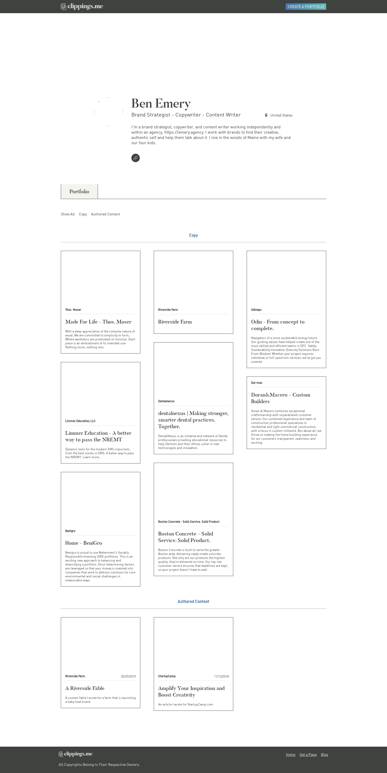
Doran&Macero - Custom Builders (280, 398)
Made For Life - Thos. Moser (98, 321)
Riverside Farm (175, 321)
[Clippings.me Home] (75, 755)
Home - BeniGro (83, 542)
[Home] (82, 6)
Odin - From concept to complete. (278, 325)
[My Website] (136, 158)
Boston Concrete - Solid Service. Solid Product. (185, 537)
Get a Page (308, 754)
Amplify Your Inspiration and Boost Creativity (191, 691)
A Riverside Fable (85, 688)
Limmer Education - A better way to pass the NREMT (98, 436)
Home (290, 754)
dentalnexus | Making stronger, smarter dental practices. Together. (193, 420)
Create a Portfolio (306, 6)
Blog (324, 754)
